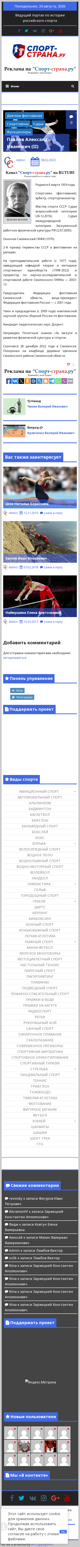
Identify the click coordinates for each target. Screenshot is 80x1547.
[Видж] (51, 1460)
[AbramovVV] (37, 1460)
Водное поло (40, 855)
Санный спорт (40, 1028)
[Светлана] (64, 1433)
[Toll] (11, 1433)
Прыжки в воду (40, 999)
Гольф (40, 889)
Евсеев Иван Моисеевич (26, 558)
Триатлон (40, 1086)
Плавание (40, 982)
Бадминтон (40, 809)
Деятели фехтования (24, 115)
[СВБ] (24, 1460)
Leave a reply (53, 513)
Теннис (40, 1080)
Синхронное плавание (40, 1034)
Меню (15, 86)
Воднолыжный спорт (40, 861)
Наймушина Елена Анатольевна (33, 612)
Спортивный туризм (40, 1063)
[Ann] (37, 1433)
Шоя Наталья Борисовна (27, 504)
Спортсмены (18, 124)
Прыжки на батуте (40, 1005)
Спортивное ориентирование (40, 1057)
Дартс (40, 907)
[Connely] (51, 1433)
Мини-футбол (40, 947)
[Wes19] (24, 1446)
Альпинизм (40, 803)
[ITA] (37, 1446)
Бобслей (40, 832)
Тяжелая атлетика (40, 1098)
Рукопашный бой (40, 1022)
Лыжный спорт (39, 942)
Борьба (39, 843)
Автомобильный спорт (39, 797)
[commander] (11, 1446)
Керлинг (40, 913)
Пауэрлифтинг (40, 976)
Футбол (40, 1115)
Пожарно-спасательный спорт (40, 994)
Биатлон (40, 820)
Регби (40, 1017)
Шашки (40, 1132)
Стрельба (39, 1069)
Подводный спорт (40, 988)
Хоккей (39, 1121)
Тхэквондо (40, 1092)
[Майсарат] (51, 1446)
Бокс (39, 837)
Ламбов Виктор (49, 1250)
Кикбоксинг (40, 918)
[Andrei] (11, 1460)
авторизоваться (14, 658)
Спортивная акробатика (40, 1051)
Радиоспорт (40, 1011)
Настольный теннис (40, 965)
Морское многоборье (40, 953)
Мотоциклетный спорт (40, 959)
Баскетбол (40, 814)
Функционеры (19, 132)
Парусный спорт (39, 970)
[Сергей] (64, 1460)
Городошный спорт (40, 895)
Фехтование (40, 1103)
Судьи (38, 124)
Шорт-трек (40, 1138)
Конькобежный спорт (40, 930)
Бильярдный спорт (40, 826)
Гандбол (40, 878)
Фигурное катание (40, 1109)
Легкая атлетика (40, 936)
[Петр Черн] (24, 1433)
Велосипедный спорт (40, 849)
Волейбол (40, 872)
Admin (20, 160)
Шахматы (40, 1127)
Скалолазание (40, 1040)
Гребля (39, 901)
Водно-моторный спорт (40, 866)
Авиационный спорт (39, 791)
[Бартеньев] (64, 1446)
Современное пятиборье (40, 1046)
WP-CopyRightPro (42, 1544)
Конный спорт (40, 924)
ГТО (40, 1144)
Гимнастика (39, 884)
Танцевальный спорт (40, 1074)
